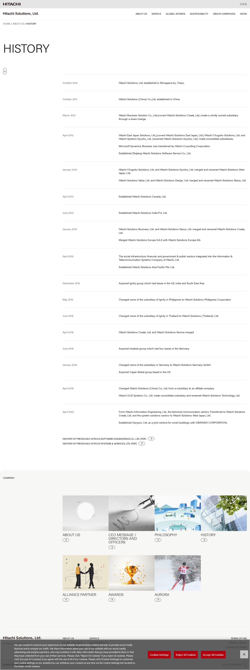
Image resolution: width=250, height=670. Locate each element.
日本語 (243, 4)
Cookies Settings (159, 654)
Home (6, 23)
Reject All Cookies (186, 654)
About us (18, 23)
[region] (125, 654)
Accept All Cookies (213, 654)
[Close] (244, 654)
